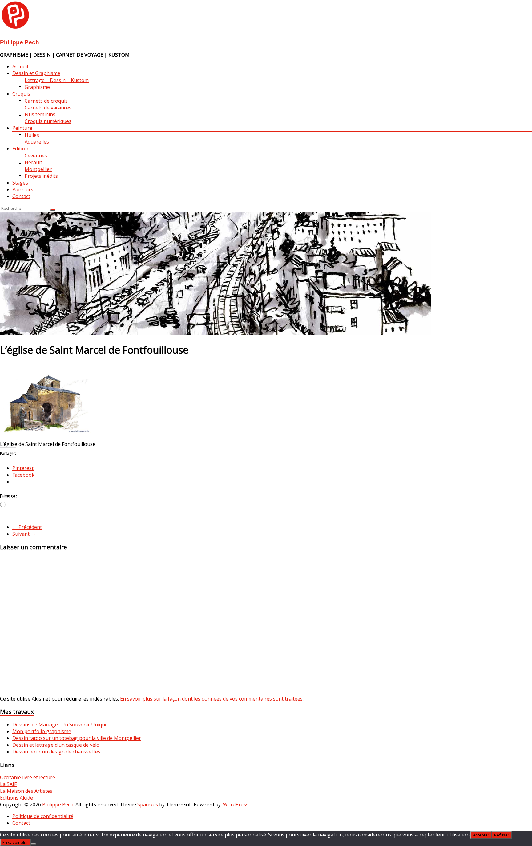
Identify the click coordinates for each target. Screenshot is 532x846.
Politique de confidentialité (42, 816)
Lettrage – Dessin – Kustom (57, 80)
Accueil (20, 66)
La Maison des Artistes (26, 791)
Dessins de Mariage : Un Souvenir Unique (60, 724)
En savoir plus (15, 842)
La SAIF (8, 784)
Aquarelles (37, 141)
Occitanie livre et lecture (27, 777)
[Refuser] (33, 844)
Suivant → (24, 533)
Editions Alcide (16, 797)
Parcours (22, 189)
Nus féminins (40, 114)
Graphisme (37, 87)
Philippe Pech (19, 42)
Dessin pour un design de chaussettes (56, 751)
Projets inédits (41, 176)
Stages (20, 182)
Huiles (32, 135)
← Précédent (27, 527)
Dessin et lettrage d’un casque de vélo (55, 744)
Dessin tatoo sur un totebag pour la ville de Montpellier (76, 738)
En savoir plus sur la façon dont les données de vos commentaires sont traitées (211, 698)
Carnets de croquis (46, 100)
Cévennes (36, 155)
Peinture (22, 128)
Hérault (33, 162)
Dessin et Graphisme (36, 73)
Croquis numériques (48, 121)
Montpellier (38, 169)
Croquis (21, 93)
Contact (21, 196)
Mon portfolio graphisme (41, 731)
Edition (20, 148)
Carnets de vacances (48, 107)
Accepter (481, 835)
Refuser (501, 835)
